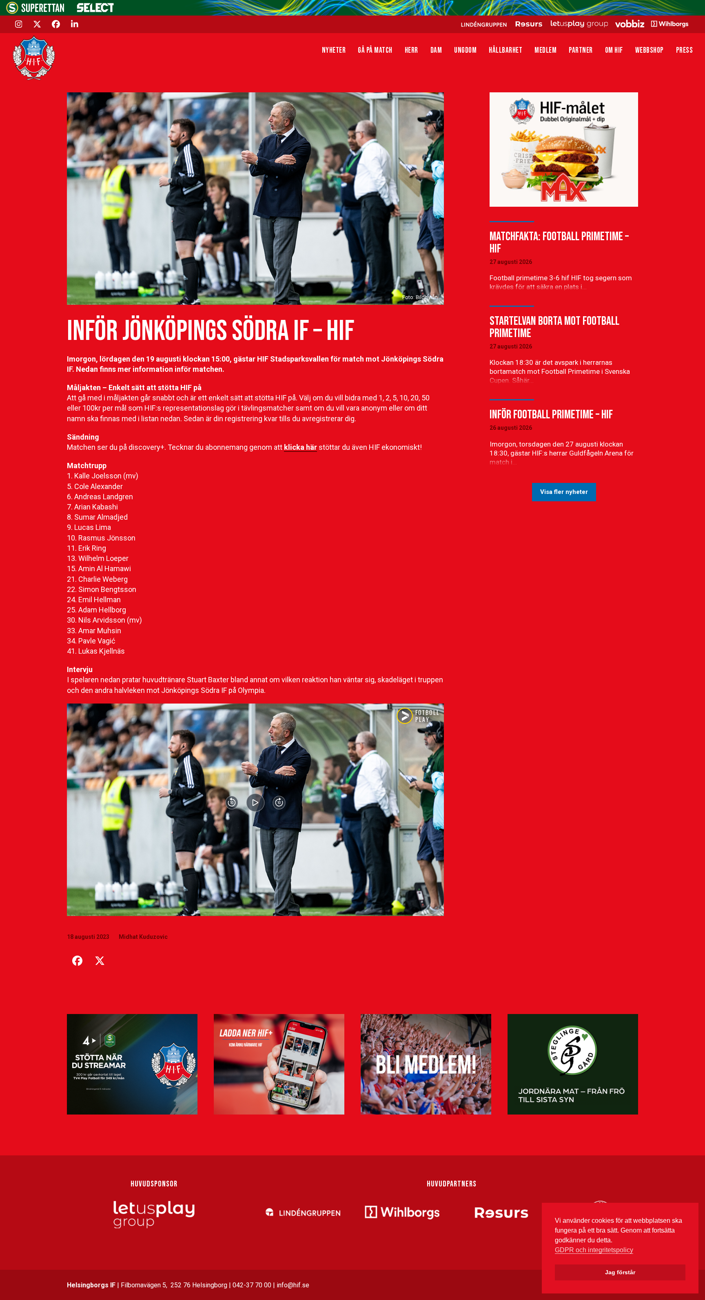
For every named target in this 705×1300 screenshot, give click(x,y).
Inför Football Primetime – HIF (551, 414)
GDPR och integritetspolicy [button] (594, 1249)
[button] (77, 961)
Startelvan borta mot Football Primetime (554, 327)
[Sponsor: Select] (95, 10)
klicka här (300, 447)
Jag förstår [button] (620, 1272)
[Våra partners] (573, 24)
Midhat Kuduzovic (143, 937)
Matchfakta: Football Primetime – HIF (559, 242)
